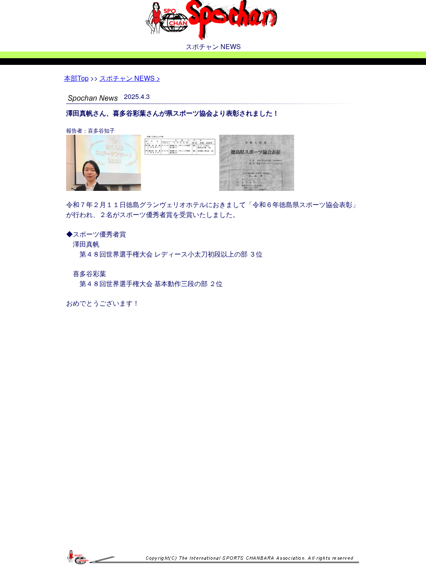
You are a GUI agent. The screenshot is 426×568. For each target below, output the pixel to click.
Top (76, 78)
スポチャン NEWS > (129, 78)
